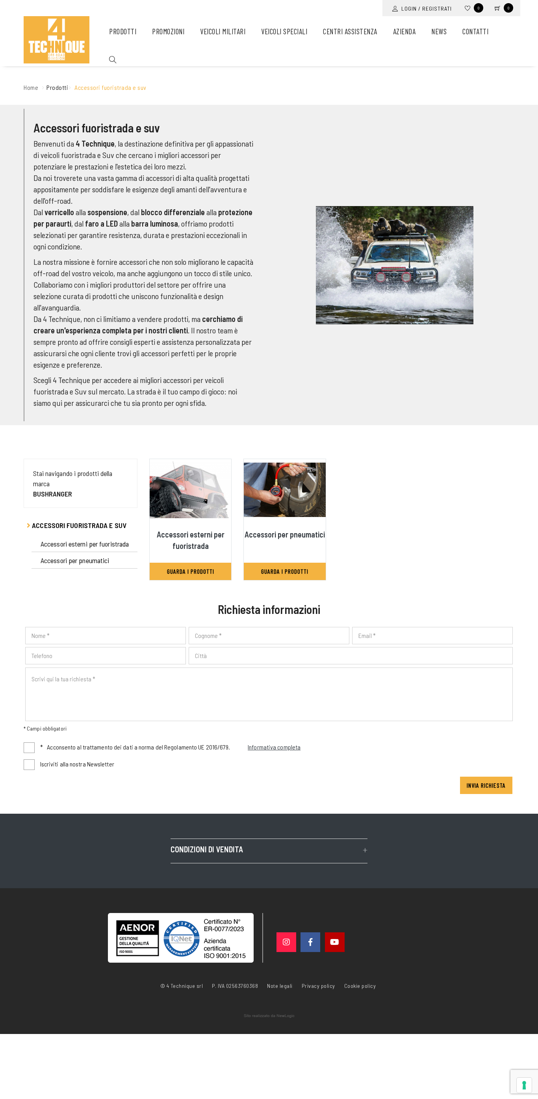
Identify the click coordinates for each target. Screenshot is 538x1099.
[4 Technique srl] (56, 39)
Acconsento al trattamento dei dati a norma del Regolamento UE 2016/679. (170, 747)
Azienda (404, 31)
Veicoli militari (222, 31)
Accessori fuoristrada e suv (78, 525)
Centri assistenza (350, 31)
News (439, 31)
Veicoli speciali (284, 31)
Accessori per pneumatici (75, 560)
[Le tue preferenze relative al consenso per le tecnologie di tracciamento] (524, 1085)
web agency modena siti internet (269, 1015)
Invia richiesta (486, 785)
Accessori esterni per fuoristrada (85, 543)
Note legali (280, 985)
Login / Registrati (425, 8)
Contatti (475, 31)
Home (31, 87)
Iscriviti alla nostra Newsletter (77, 764)
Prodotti (122, 31)
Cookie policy (360, 985)
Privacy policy (318, 985)
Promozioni (168, 31)
